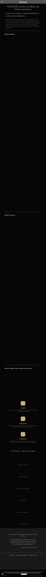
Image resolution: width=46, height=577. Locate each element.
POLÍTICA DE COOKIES (32, 555)
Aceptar (24, 574)
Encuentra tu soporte (6, 562)
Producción (23, 423)
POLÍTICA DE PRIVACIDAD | (22, 555)
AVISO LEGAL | (13, 555)
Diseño (23, 408)
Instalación (23, 439)
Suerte (42, 565)
